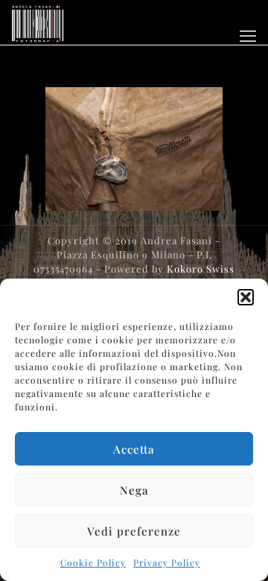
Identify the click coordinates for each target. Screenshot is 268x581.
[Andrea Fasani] (37, 22)
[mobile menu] (248, 35)
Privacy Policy (166, 562)
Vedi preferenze (134, 531)
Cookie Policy (93, 562)
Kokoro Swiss (200, 268)
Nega (134, 490)
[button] (245, 297)
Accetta (134, 449)
